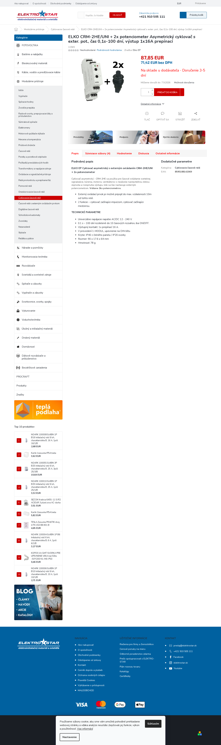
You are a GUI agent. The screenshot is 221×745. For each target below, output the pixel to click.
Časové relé (24, 151)
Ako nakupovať (21, 3)
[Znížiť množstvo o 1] (152, 94)
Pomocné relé (25, 186)
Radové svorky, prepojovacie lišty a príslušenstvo (35, 115)
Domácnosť (28, 346)
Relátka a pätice (26, 238)
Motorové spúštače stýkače (31, 133)
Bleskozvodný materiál (34, 63)
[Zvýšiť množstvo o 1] (152, 90)
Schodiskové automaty (29, 215)
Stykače (22, 232)
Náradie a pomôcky (32, 247)
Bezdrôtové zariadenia (34, 367)
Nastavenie (69, 737)
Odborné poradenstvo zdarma (135, 653)
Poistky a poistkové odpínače (32, 156)
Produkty (21, 385)
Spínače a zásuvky (32, 283)
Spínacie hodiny (26, 101)
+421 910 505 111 (183, 651)
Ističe (20, 90)
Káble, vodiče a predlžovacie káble (41, 72)
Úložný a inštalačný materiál (37, 328)
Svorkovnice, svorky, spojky (37, 301)
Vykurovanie (28, 310)
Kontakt (82, 665)
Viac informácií (85, 729)
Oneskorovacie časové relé (31, 191)
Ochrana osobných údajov (91, 675)
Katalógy (124, 671)
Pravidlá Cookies (86, 680)
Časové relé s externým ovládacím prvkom (39, 203)
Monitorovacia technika (34, 256)
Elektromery (24, 127)
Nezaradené (24, 226)
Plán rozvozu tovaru (130, 666)
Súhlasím (153, 724)
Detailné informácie (151, 104)
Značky (20, 394)
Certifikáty (125, 676)
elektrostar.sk (181, 662)
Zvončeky (23, 221)
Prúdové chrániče (26, 145)
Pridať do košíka (167, 92)
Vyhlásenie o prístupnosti (91, 685)
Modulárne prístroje (33, 81)
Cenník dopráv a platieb (90, 670)
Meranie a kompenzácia (29, 139)
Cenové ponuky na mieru (132, 649)
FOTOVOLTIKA (30, 45)
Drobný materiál (31, 337)
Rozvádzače (28, 265)
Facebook (179, 657)
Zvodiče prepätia (26, 107)
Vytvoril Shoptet (212, 733)
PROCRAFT (22, 376)
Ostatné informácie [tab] (168, 153)
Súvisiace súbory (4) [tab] (97, 153)
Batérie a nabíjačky (32, 54)
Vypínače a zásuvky (32, 292)
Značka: (132, 50)
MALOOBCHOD (86, 690)
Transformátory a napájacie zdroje (34, 168)
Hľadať (117, 15)
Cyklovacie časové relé (29, 197)
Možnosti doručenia (184, 82)
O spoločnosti (39, 3)
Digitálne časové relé (28, 209)
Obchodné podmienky (60, 3)
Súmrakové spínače (27, 122)
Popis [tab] (75, 153)
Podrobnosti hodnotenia (109, 50)
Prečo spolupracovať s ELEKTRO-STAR (137, 660)
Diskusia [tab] (143, 153)
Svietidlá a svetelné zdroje (36, 274)
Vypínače (22, 96)
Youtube (178, 668)
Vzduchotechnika (31, 319)
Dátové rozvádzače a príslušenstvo (33, 357)
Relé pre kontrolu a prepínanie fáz (34, 180)
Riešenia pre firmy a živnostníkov (137, 644)
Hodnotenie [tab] (124, 153)
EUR (179, 3)
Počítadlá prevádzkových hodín (33, 162)
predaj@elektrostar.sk (185, 645)
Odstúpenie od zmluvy (86, 3)
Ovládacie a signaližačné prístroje (34, 174)
